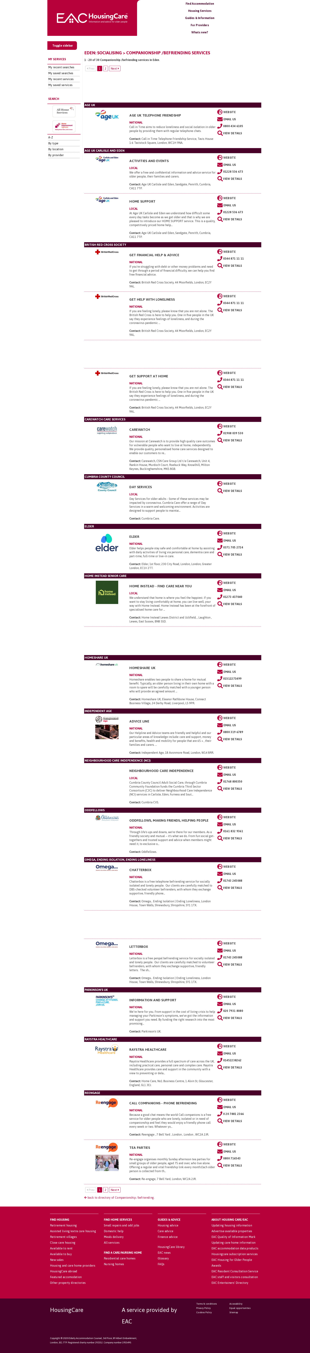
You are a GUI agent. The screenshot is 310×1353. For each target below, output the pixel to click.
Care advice (165, 1231)
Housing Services (200, 10)
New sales (57, 1259)
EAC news (164, 1252)
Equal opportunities (239, 1308)
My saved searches (60, 73)
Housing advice (168, 1225)
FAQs (161, 1264)
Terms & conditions (206, 1303)
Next (114, 68)
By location (56, 149)
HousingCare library (171, 1246)
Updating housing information (232, 1225)
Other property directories (68, 1282)
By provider (56, 155)
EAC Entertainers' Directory (230, 1282)
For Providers (200, 25)
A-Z (50, 137)
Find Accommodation (200, 3)
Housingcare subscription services (235, 1254)
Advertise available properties (232, 1231)
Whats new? (199, 32)
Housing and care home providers (72, 1265)
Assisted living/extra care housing (73, 1231)
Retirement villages (63, 1236)
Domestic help (113, 1231)
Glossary (163, 1258)
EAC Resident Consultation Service (235, 1271)
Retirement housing (63, 1225)
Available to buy (61, 1254)
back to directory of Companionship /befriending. (120, 1197)
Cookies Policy (204, 1312)
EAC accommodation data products (235, 1248)
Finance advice (168, 1236)
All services (111, 1242)
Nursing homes (114, 1264)
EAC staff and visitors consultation (235, 1277)
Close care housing (63, 1242)
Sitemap (233, 1312)
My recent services (61, 79)
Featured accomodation (66, 1277)
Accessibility (235, 1303)
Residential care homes (119, 1258)
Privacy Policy (203, 1308)
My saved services (60, 85)
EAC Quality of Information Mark (233, 1236)
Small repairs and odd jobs (121, 1225)
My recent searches (61, 67)
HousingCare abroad (63, 1271)
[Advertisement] (172, 88)
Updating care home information (234, 1242)
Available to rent (61, 1248)
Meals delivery (114, 1236)
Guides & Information (199, 18)
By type (53, 143)
